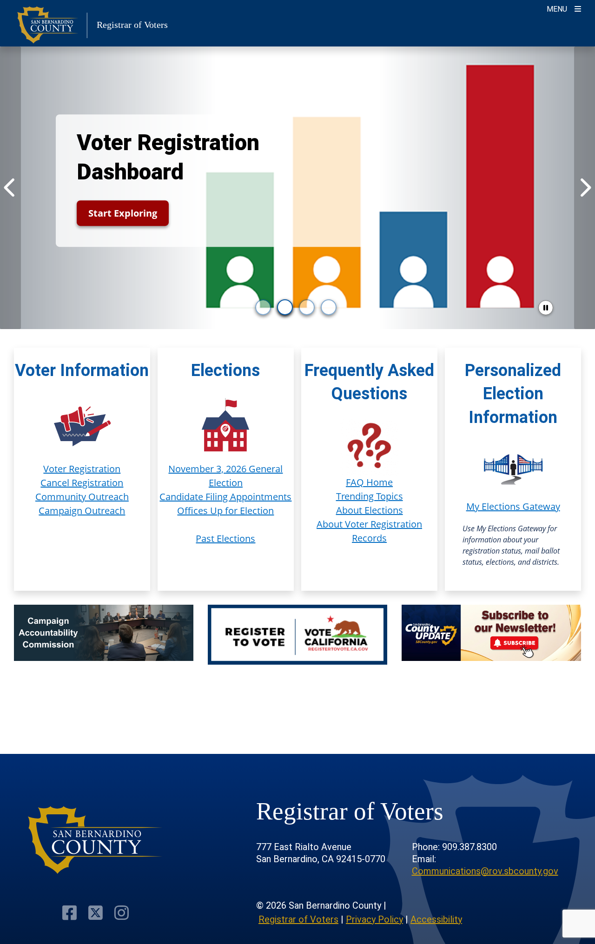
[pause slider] (545, 307)
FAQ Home (369, 482)
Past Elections (225, 538)
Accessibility (436, 919)
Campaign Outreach (82, 510)
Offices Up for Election (225, 510)
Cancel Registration (81, 482)
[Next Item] (584, 187)
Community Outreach (82, 496)
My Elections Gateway (513, 506)
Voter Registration (81, 468)
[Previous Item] (10, 187)
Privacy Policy (374, 919)
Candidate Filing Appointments (225, 496)
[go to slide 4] (329, 307)
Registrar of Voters (298, 919)
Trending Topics (369, 496)
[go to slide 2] (285, 307)
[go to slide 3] (307, 307)
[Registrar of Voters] (95, 840)
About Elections (369, 510)
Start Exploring (122, 213)
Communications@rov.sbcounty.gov (485, 871)
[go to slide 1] (263, 307)
